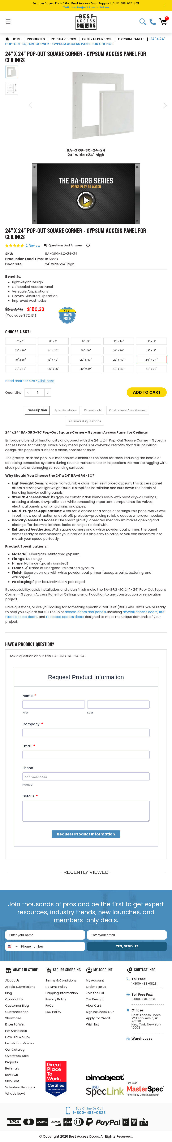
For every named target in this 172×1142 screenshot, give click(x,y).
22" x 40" (119, 360)
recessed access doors (65, 616)
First (25, 713)
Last (90, 713)
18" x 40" (53, 360)
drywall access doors (140, 612)
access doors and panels (85, 612)
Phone (27, 768)
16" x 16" (86, 350)
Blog (8, 993)
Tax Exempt (95, 999)
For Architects (16, 1030)
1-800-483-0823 (152, 22)
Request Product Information (86, 834)
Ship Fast (12, 1081)
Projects (11, 1062)
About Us (12, 980)
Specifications (66, 410)
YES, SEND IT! (127, 946)
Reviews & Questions (85, 421)
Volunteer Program (20, 1087)
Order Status (96, 986)
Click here (46, 380)
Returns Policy (56, 986)
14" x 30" (53, 350)
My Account (95, 980)
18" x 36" (20, 360)
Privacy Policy (56, 999)
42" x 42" (86, 369)
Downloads (93, 410)
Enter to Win (14, 1024)
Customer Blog (17, 1005)
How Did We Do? (17, 1037)
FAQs (49, 1005)
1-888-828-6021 (143, 999)
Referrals (12, 1068)
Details (29, 796)
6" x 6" (21, 341)
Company (32, 724)
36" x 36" (53, 369)
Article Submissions (20, 986)
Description (37, 410)
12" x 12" (151, 341)
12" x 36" (20, 350)
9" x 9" (86, 341)
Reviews (11, 1074)
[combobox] (12, 946)
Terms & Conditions (61, 980)
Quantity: (13, 392)
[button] (63, 245)
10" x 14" (119, 341)
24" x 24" (151, 360)
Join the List (95, 993)
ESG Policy (53, 1012)
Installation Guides (19, 1043)
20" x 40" (86, 360)
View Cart (93, 1005)
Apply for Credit (98, 1018)
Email (28, 746)
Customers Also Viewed (127, 410)
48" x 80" (151, 369)
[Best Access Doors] (86, 22)
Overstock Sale (17, 1056)
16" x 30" (118, 350)
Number (28, 785)
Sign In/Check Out (100, 1012)
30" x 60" (20, 369)
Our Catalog (15, 1049)
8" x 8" (53, 341)
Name (29, 695)
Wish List (92, 1024)
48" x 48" (119, 369)
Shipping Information (62, 993)
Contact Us (14, 999)
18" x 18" (151, 350)
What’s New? (15, 1093)
